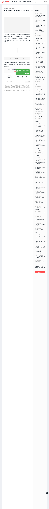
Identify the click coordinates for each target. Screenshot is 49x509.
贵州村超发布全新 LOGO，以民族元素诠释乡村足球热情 (40, 263)
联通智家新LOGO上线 (39, 251)
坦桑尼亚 (10, 8)
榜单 (21, 1)
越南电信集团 (20, 34)
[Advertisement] (17, 151)
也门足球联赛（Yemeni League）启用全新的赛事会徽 (40, 267)
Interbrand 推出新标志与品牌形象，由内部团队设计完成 (40, 182)
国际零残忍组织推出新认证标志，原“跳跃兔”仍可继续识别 (40, 219)
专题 (16, 1)
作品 (25, 1)
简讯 (5, 8)
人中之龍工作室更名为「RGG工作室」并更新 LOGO (39, 231)
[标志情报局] (5, 2)
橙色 (8, 81)
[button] (18, 76)
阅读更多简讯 (40, 272)
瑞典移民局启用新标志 (39, 57)
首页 (12, 1)
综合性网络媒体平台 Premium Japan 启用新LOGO (39, 73)
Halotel (5, 34)
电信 (7, 8)
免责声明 (16, 87)
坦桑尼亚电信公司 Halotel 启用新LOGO (16, 10)
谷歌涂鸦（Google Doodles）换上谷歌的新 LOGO (39, 32)
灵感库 (29, 1)
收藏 (22, 77)
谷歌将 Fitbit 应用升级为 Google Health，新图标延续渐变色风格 (40, 256)
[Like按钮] (8, 76)
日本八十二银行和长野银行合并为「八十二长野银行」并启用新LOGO (40, 99)
